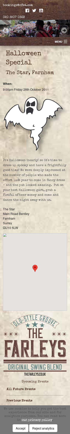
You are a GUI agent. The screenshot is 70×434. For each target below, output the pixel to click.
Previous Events (19, 400)
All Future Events (21, 389)
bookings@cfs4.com (18, 5)
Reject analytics (43, 428)
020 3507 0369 (14, 17)
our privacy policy (37, 420)
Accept (20, 428)
